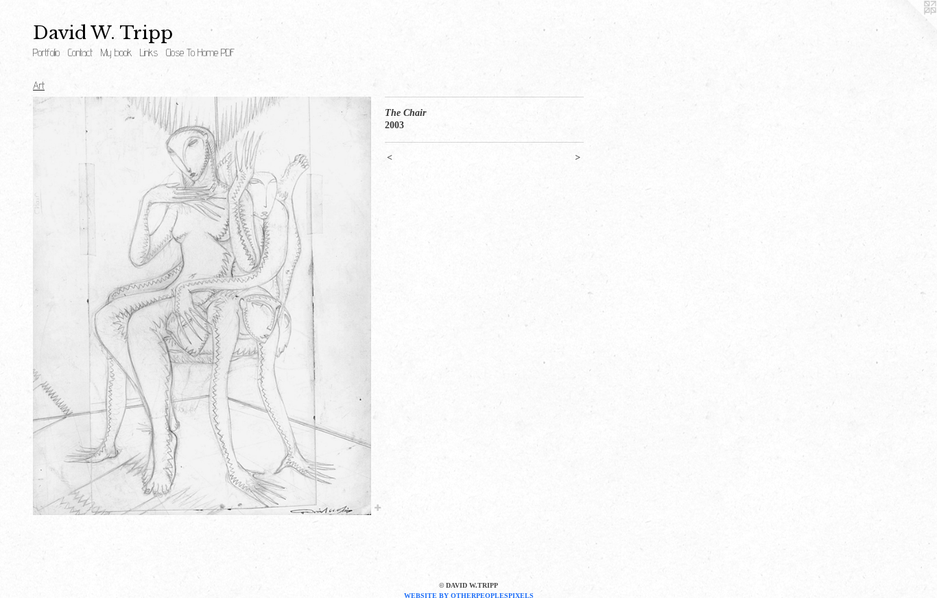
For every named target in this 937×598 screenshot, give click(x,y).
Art (39, 85)
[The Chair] (202, 306)
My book (116, 52)
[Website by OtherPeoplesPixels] (909, 27)
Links (149, 52)
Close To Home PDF (200, 52)
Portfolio (46, 52)
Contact (80, 52)
